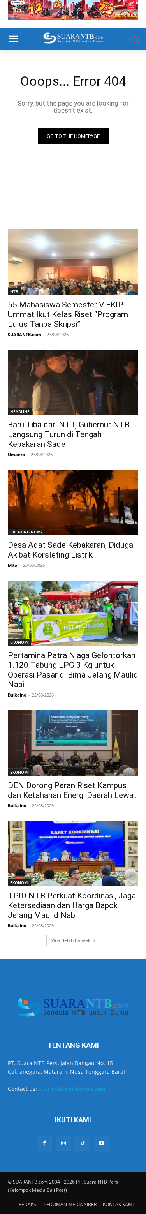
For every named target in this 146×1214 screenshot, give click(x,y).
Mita (13, 565)
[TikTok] (82, 1143)
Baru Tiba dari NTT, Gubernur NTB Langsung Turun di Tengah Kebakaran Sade (69, 434)
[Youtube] (101, 1143)
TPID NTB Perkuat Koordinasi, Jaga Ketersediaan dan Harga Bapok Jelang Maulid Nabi (72, 905)
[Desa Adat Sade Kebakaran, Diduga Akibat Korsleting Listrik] (73, 502)
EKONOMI (19, 642)
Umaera (16, 454)
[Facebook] (44, 1143)
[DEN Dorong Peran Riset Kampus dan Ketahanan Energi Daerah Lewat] (73, 743)
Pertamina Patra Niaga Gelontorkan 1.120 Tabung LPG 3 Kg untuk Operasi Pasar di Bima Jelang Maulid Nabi (73, 670)
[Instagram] (63, 1143)
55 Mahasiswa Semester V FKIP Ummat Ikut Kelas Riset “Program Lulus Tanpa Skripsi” (68, 314)
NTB (14, 291)
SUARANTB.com (24, 334)
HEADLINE (20, 411)
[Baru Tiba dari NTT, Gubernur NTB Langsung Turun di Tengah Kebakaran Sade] (73, 382)
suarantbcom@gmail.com (72, 1088)
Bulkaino (17, 695)
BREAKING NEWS (26, 532)
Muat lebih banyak (70, 940)
